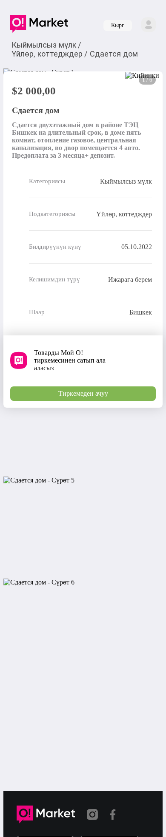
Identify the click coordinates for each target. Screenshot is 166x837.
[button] (39, 25)
